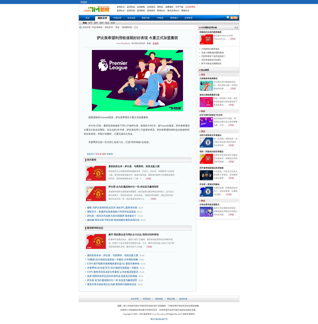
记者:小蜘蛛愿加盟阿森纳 (212, 52)
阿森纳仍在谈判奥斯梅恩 (210, 32)
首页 (87, 18)
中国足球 (117, 18)
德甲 (102, 23)
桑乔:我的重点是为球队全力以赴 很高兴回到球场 (133, 234)
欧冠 (107, 23)
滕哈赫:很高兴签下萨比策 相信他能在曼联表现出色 (113, 220)
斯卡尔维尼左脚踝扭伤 (211, 63)
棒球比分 (161, 10)
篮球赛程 (141, 10)
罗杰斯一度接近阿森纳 (209, 184)
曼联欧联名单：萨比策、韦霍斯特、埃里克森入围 (133, 166)
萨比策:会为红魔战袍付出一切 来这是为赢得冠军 (133, 186)
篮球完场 (131, 10)
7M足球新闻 (96, 27)
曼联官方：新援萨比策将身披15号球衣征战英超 (111, 211)
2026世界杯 (190, 7)
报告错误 (159, 299)
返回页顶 (183, 299)
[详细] (148, 178)
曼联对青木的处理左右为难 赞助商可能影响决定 (111, 284)
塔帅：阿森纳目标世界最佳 (211, 151)
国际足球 (102, 18)
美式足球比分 (173, 10)
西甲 (96, 23)
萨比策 (99, 154)
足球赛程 (141, 7)
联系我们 (147, 299)
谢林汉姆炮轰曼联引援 (209, 95)
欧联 (113, 23)
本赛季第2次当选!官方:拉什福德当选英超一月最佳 (112, 268)
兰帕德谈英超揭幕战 (208, 78)
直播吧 (156, 43)
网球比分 (185, 10)
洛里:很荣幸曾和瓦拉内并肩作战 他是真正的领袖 (112, 276)
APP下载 (179, 7)
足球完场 (131, 7)
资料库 (160, 7)
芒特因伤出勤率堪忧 (210, 49)
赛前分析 (146, 18)
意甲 (90, 23)
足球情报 (188, 18)
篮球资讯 (151, 10)
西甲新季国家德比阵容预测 (211, 168)
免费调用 (169, 7)
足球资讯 (151, 7)
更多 (236, 27)
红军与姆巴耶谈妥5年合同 (211, 115)
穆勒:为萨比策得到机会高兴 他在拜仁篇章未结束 (112, 207)
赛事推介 (174, 18)
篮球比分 (121, 10)
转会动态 (131, 18)
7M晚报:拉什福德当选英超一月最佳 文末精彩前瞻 (112, 259)
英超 (85, 23)
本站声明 (135, 299)
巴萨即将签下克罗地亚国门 (213, 56)
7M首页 (83, 2)
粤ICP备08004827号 (159, 319)
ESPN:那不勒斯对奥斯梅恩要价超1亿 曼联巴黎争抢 (113, 263)
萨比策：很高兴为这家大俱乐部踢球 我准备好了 (111, 216)
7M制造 (160, 18)
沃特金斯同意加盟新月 (209, 204)
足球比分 (121, 7)
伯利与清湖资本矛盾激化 (210, 135)
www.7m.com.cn (123, 43)
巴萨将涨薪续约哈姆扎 (211, 60)
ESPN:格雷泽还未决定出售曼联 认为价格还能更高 (112, 272)
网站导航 (171, 299)
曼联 (104, 154)
